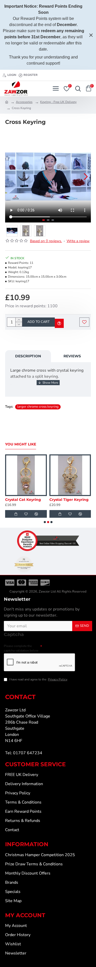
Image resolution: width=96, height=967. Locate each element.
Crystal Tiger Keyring (69, 499)
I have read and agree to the (38, 679)
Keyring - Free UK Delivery (58, 102)
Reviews (72, 356)
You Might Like (20, 444)
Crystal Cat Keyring (23, 499)
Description (28, 356)
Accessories (24, 102)
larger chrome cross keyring (38, 406)
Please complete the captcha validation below (21, 648)
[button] (10, 176)
